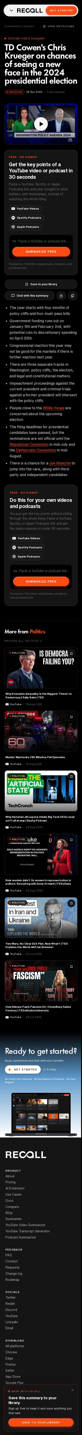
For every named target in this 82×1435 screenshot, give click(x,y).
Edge (9, 1358)
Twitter (10, 1297)
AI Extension (14, 1188)
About (10, 1176)
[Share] (61, 295)
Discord (11, 1309)
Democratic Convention (36, 450)
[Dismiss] (72, 1390)
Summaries (13, 1218)
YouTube (11, 1316)
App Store (12, 1376)
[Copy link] (72, 295)
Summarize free (41, 251)
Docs (9, 1200)
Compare (12, 1206)
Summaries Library (19, 26)
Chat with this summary (32, 295)
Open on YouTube (61, 26)
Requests (12, 1267)
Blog (8, 1212)
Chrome (11, 1352)
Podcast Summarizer (20, 1237)
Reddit (10, 1303)
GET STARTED (25, 1069)
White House (53, 408)
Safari (9, 1370)
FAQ (8, 1255)
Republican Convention (29, 444)
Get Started (61, 10)
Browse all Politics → (23, 641)
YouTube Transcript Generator (27, 1231)
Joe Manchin (60, 463)
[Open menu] (11, 10)
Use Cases (13, 1194)
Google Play (14, 1382)
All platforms (14, 1346)
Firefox (10, 1364)
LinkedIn (11, 1322)
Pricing (10, 1182)
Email (9, 1328)
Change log (13, 1273)
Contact (11, 1261)
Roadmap (12, 1279)
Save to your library (43, 284)
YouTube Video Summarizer (25, 1225)
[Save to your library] (71, 653)
